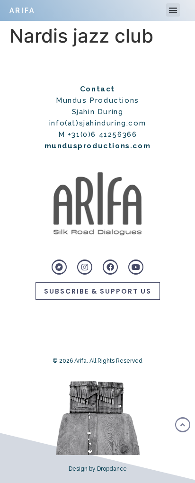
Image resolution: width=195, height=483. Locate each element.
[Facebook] (110, 267)
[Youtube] (135, 267)
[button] (173, 10)
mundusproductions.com (97, 146)
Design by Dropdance (98, 468)
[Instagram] (84, 267)
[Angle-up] (182, 424)
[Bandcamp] (59, 267)
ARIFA (22, 10)
